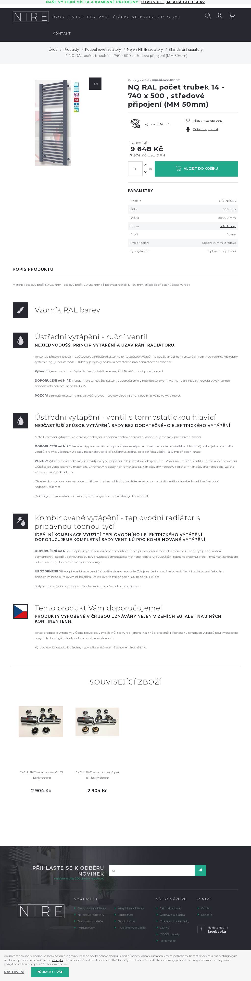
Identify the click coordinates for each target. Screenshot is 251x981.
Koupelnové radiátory (103, 49)
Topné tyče (125, 914)
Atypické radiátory (131, 908)
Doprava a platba (172, 914)
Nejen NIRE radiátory (145, 49)
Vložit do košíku (201, 168)
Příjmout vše (50, 972)
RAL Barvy (228, 226)
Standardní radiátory (186, 49)
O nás (205, 908)
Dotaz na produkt (205, 129)
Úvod (53, 49)
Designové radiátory (92, 908)
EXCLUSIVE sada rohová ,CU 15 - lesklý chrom (41, 774)
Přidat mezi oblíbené (207, 120)
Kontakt (207, 914)
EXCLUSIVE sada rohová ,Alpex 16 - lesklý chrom (97, 774)
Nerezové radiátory (91, 914)
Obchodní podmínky (174, 921)
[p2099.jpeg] (58, 123)
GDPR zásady (170, 934)
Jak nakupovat (170, 908)
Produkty (71, 49)
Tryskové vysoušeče (132, 927)
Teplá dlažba (126, 921)
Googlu (57, 960)
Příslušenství (87, 927)
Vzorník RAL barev (67, 310)
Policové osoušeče (90, 921)
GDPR (164, 927)
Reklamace (168, 940)
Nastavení (14, 972)
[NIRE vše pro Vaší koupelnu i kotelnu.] (31, 16)
